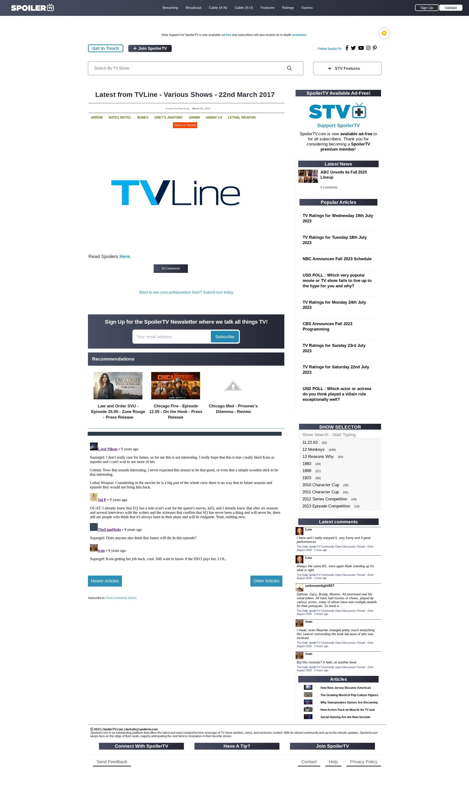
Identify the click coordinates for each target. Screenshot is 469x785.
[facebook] (347, 48)
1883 (306, 463)
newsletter (299, 35)
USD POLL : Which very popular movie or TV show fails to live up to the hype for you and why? (337, 280)
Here (124, 256)
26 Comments (170, 268)
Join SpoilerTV (152, 48)
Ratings (288, 8)
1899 (306, 470)
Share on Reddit (185, 125)
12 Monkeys (313, 449)
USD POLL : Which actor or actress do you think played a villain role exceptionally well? (337, 394)
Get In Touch (105, 48)
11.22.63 (310, 442)
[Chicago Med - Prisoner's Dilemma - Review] (233, 400)
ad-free (226, 35)
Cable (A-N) (218, 8)
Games (307, 8)
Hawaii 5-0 (214, 117)
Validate (451, 8)
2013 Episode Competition (326, 506)
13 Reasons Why (318, 456)
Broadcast (193, 8)
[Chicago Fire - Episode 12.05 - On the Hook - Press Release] (175, 400)
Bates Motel (120, 117)
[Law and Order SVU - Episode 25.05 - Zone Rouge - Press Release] (118, 400)
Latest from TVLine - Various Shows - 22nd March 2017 (185, 94)
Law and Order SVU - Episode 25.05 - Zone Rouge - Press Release (118, 412)
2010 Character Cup (320, 485)
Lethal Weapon (242, 117)
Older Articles (266, 580)
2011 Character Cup (320, 492)
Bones (143, 117)
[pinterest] (374, 48)
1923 (306, 477)
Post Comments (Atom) (121, 598)
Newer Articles (105, 580)
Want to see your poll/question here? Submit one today (186, 292)
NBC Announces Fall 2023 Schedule (337, 259)
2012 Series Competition (324, 499)
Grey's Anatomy (168, 117)
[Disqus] (185, 502)
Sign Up (426, 8)
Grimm (194, 117)
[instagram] (368, 48)
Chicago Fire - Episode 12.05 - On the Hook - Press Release (175, 412)
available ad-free (356, 134)
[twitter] (353, 48)
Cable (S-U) (244, 8)
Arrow (97, 117)
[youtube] (361, 48)
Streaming (170, 8)
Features (268, 8)
